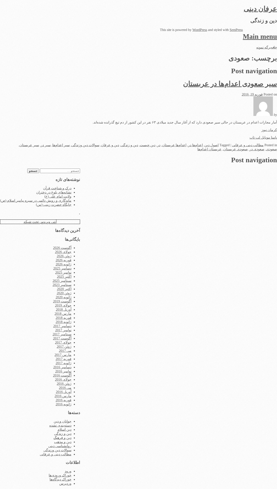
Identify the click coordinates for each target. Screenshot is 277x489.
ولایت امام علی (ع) (57, 196)
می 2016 (65, 388)
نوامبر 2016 (63, 371)
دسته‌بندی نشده (60, 425)
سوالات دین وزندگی (85, 145)
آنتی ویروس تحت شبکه (40, 222)
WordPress (199, 30)
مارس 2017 (63, 355)
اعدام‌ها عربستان (174, 145)
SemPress (236, 30)
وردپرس (65, 483)
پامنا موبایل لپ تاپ (263, 137)
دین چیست (147, 145)
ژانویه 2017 (63, 363)
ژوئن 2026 (64, 256)
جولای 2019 (63, 305)
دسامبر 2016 (62, 367)
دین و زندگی (129, 145)
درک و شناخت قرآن (57, 188)
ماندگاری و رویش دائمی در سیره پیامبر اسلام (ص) (35, 200)
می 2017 (65, 351)
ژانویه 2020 (63, 297)
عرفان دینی (260, 9)
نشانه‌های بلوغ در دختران (53, 192)
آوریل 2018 (63, 309)
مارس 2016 (63, 396)
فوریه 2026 (63, 260)
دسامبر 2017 (62, 326)
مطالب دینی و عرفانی (248, 145)
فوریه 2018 (63, 318)
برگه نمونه (263, 47)
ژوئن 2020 (64, 293)
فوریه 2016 (63, 400)
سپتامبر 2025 (62, 281)
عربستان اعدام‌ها (209, 149)
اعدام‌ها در (195, 145)
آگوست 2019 (62, 301)
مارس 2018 (63, 313)
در (158, 145)
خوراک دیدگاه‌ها (60, 479)
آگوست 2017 (62, 338)
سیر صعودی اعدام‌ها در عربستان (230, 84)
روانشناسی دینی (59, 446)
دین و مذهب (62, 442)
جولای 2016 (63, 379)
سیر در (46, 145)
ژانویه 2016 (63, 404)
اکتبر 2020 (64, 289)
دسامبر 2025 (62, 268)
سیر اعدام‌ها (61, 145)
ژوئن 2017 (64, 346)
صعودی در (257, 149)
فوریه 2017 (63, 359)
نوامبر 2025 (63, 272)
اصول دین (212, 145)
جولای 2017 (63, 342)
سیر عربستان (29, 145)
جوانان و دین (62, 421)
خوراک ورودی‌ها (60, 475)
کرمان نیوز (269, 130)
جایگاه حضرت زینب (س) (53, 204)
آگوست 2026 (62, 248)
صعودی (271, 149)
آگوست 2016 (62, 375)
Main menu (260, 36)
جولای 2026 (63, 252)
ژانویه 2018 (63, 322)
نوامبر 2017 (63, 330)
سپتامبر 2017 (62, 334)
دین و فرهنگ (62, 438)
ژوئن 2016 (64, 383)
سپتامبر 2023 (62, 285)
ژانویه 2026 (63, 264)
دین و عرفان (110, 145)
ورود (68, 471)
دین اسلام (64, 429)
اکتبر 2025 (64, 276)
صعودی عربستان (235, 149)
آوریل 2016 (63, 392)
